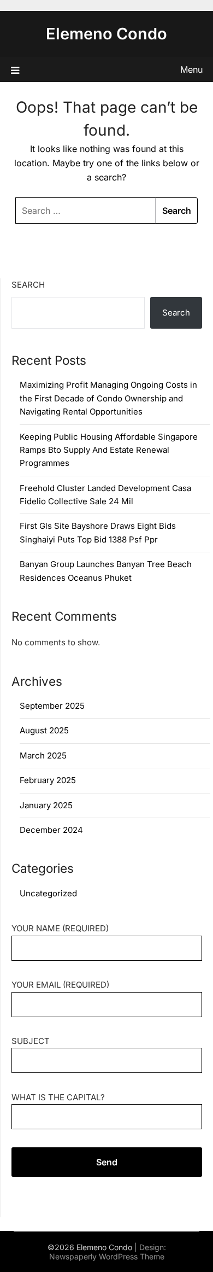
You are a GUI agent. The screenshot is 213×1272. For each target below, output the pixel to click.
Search (28, 284)
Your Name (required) (60, 928)
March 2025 (43, 755)
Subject (30, 1041)
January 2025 (46, 805)
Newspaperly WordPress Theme (106, 1256)
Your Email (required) (60, 984)
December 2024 (51, 830)
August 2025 (44, 730)
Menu (191, 69)
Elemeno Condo (106, 33)
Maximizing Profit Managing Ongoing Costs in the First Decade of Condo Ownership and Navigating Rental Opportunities (108, 398)
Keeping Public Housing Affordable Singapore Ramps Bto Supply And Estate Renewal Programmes (109, 450)
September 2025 (52, 706)
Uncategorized (48, 893)
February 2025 (48, 780)
